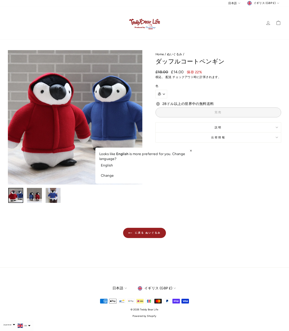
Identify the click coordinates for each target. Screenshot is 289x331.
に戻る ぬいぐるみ (147, 232)
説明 (218, 127)
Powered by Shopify (144, 315)
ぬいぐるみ (174, 54)
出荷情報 (218, 137)
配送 (169, 77)
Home (160, 54)
